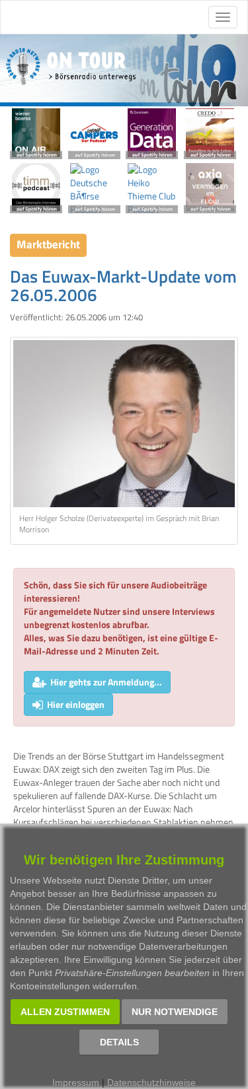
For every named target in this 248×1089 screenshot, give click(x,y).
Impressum (75, 1082)
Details (119, 1042)
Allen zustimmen (65, 1011)
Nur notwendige (175, 1011)
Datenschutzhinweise (151, 1082)
